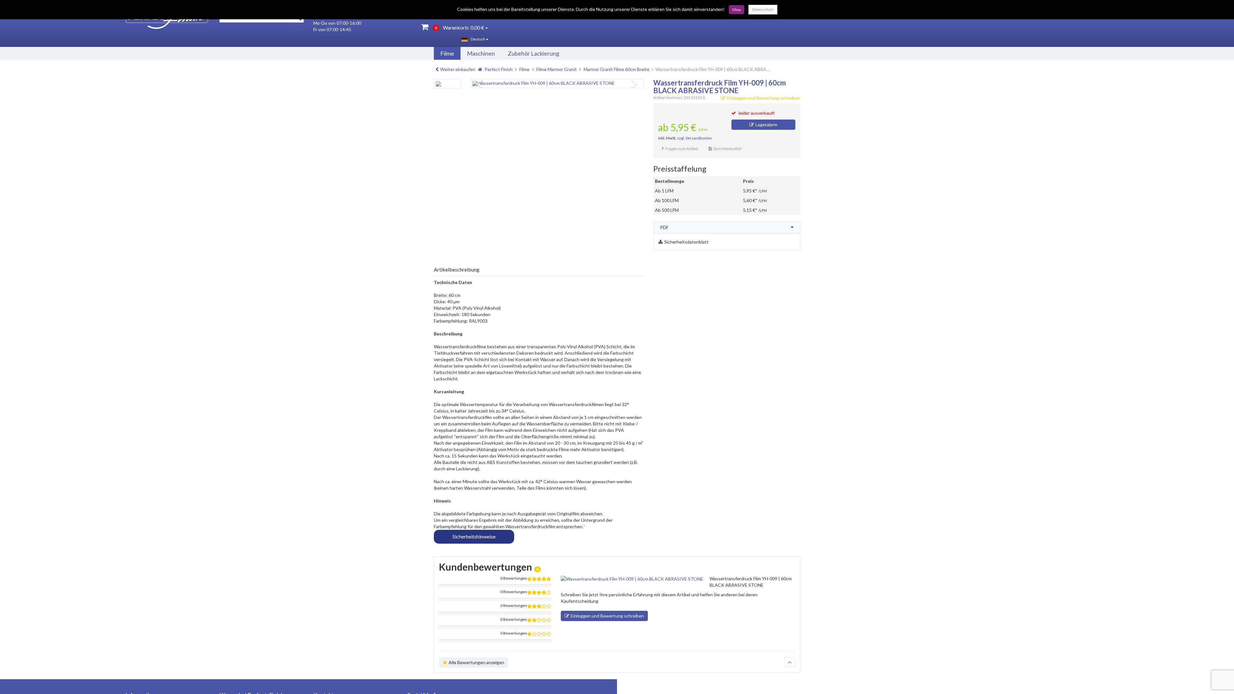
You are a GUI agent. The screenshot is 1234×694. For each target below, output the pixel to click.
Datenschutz (763, 9)
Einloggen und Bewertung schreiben (763, 98)
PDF (664, 227)
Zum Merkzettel (727, 148)
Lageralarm (766, 124)
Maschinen (481, 53)
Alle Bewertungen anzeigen (476, 662)
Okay (736, 9)
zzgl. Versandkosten (694, 138)
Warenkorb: (459, 27)
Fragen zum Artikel (681, 148)
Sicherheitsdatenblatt (686, 242)
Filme (447, 53)
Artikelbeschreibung (456, 269)
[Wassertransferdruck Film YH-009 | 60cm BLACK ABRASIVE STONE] (557, 83)
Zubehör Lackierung (533, 53)
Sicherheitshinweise (474, 536)
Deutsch (478, 39)
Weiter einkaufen (457, 69)
